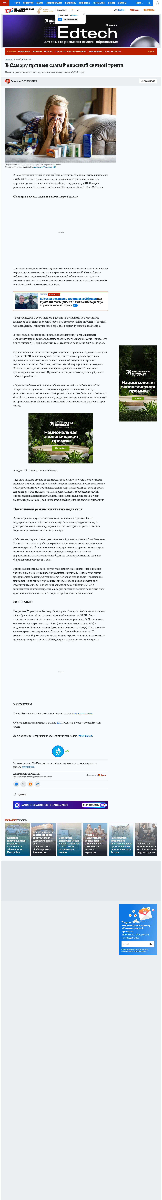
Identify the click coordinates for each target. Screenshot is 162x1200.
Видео (39, 3)
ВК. (59, 723)
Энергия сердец (95, 51)
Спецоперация (54, 3)
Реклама (134, 10)
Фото (17, 3)
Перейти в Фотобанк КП (44, 166)
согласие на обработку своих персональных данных (135, 950)
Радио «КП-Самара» (113, 51)
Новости (48, 51)
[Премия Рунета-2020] (43, 10)
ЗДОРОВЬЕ (22, 795)
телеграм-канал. (83, 713)
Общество (84, 3)
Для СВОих (37, 51)
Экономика (99, 3)
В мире (111, 3)
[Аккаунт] (157, 3)
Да (60, 19)
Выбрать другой (70, 19)
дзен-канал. (86, 736)
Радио (121, 10)
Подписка (149, 10)
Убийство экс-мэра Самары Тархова (70, 51)
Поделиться (149, 81)
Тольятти (28, 3)
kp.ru (103, 775)
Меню (4, 3)
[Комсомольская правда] (19, 10)
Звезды (122, 3)
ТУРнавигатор (24, 51)
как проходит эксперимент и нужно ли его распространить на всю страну (72, 302)
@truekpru (28, 767)
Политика (70, 3)
